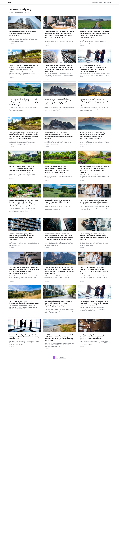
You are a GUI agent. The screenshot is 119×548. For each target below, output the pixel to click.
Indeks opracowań (97, 2)
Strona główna (107, 2)
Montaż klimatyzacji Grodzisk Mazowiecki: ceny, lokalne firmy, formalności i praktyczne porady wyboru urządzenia (94, 303)
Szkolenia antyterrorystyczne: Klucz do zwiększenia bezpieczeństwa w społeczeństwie (22, 33)
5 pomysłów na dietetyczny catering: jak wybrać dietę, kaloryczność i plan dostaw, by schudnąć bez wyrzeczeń (94, 202)
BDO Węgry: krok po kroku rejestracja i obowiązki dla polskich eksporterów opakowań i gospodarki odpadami (92, 337)
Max (9, 2)
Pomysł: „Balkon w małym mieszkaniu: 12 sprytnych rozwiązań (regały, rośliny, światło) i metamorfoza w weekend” (22, 168)
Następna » (62, 357)
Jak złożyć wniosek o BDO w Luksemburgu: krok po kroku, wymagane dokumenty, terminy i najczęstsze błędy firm (23, 67)
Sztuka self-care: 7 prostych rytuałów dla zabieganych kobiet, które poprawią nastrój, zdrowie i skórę (24, 337)
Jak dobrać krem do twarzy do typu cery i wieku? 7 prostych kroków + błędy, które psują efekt (58, 202)
